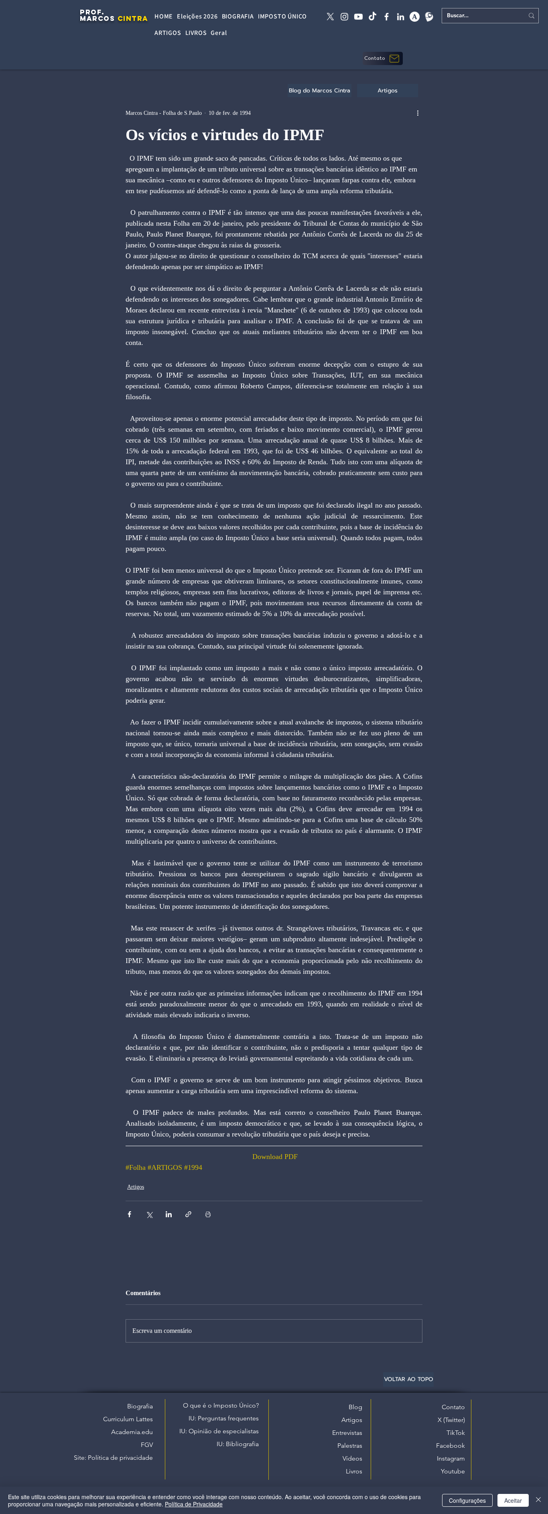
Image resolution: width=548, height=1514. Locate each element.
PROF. (92, 12)
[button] (383, 58)
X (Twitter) (451, 1420)
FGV (147, 1445)
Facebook (450, 1445)
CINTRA (133, 18)
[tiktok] (372, 17)
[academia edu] (415, 17)
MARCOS (97, 18)
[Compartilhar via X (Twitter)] (149, 1214)
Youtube (453, 1471)
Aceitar (513, 1500)
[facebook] (387, 17)
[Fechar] (538, 1500)
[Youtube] (358, 17)
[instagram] (344, 17)
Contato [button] (453, 1407)
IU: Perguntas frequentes (224, 1418)
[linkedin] (401, 17)
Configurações (467, 1500)
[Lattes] (429, 17)
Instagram (451, 1458)
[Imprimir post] (208, 1214)
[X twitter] (330, 17)
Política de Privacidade (194, 1504)
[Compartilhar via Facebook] (129, 1214)
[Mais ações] (417, 113)
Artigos (135, 1187)
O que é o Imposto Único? (221, 1405)
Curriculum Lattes (128, 1419)
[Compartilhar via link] (188, 1214)
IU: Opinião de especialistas (219, 1431)
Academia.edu (132, 1432)
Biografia (140, 1406)
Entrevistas (347, 1432)
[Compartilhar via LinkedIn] (169, 1214)
